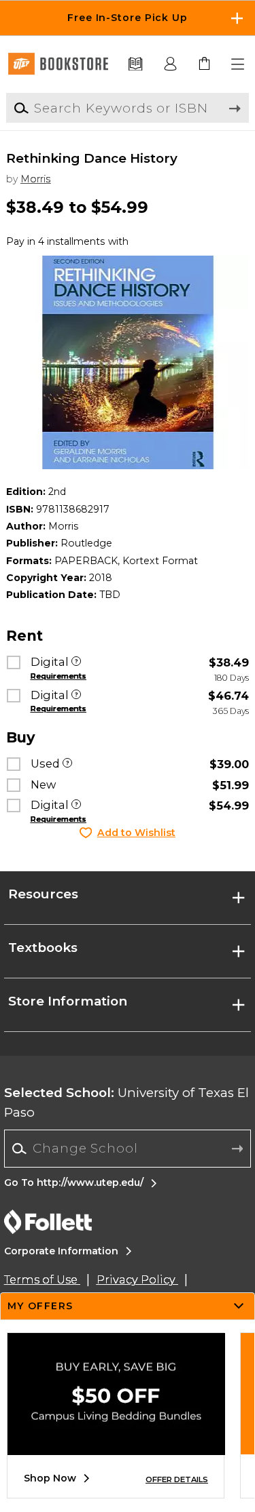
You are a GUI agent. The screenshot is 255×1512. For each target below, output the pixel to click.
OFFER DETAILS (177, 1479)
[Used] (67, 764)
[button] (127, 18)
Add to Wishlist (136, 833)
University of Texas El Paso (126, 1102)
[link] (204, 64)
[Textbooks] (135, 64)
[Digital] (76, 662)
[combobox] (127, 1149)
